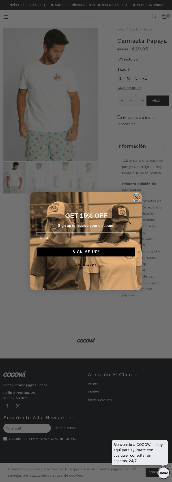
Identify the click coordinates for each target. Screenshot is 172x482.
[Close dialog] (136, 197)
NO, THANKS (86, 265)
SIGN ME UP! (86, 252)
